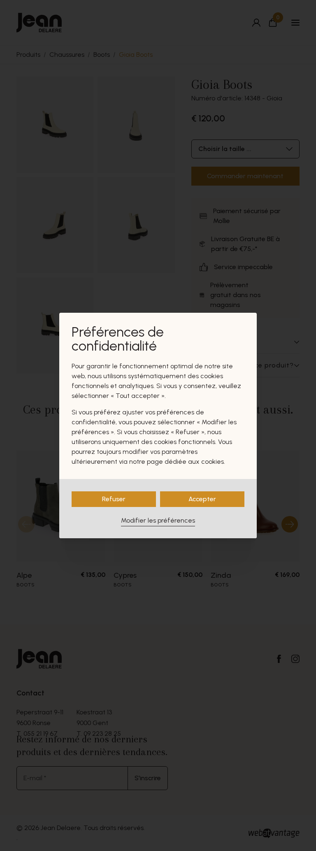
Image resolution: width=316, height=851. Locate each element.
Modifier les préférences (158, 520)
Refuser (113, 499)
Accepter (202, 499)
